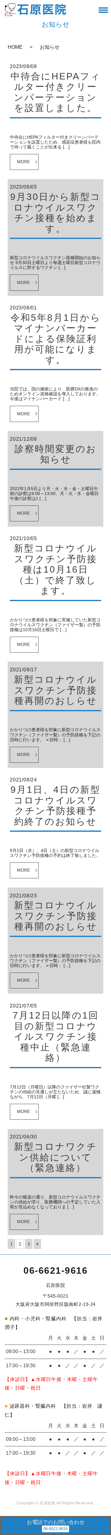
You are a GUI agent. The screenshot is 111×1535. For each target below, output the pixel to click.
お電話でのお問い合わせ (55, 1522)
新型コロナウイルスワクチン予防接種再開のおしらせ (55, 690)
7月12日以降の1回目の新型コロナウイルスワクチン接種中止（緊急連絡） (56, 1036)
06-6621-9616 (55, 1270)
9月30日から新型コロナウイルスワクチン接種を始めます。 (55, 213)
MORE (23, 161)
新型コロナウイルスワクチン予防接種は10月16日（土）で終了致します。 (55, 569)
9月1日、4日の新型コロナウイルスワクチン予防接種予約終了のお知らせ (55, 806)
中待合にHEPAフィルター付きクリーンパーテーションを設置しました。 (55, 92)
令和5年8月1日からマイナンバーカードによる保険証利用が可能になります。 (55, 339)
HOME (15, 47)
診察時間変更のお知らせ (55, 454)
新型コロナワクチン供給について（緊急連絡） (55, 1157)
